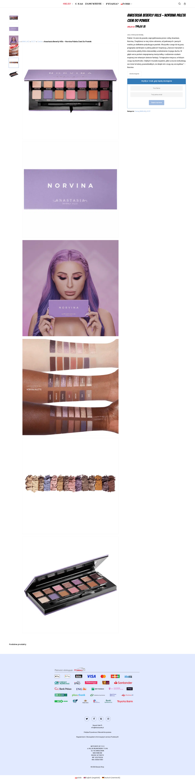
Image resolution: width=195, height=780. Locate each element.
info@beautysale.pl (97, 727)
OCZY (33, 41)
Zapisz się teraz (156, 102)
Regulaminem (80, 737)
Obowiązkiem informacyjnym (95, 737)
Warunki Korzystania (104, 732)
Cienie (39, 41)
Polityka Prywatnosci (90, 732)
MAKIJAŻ (25, 41)
